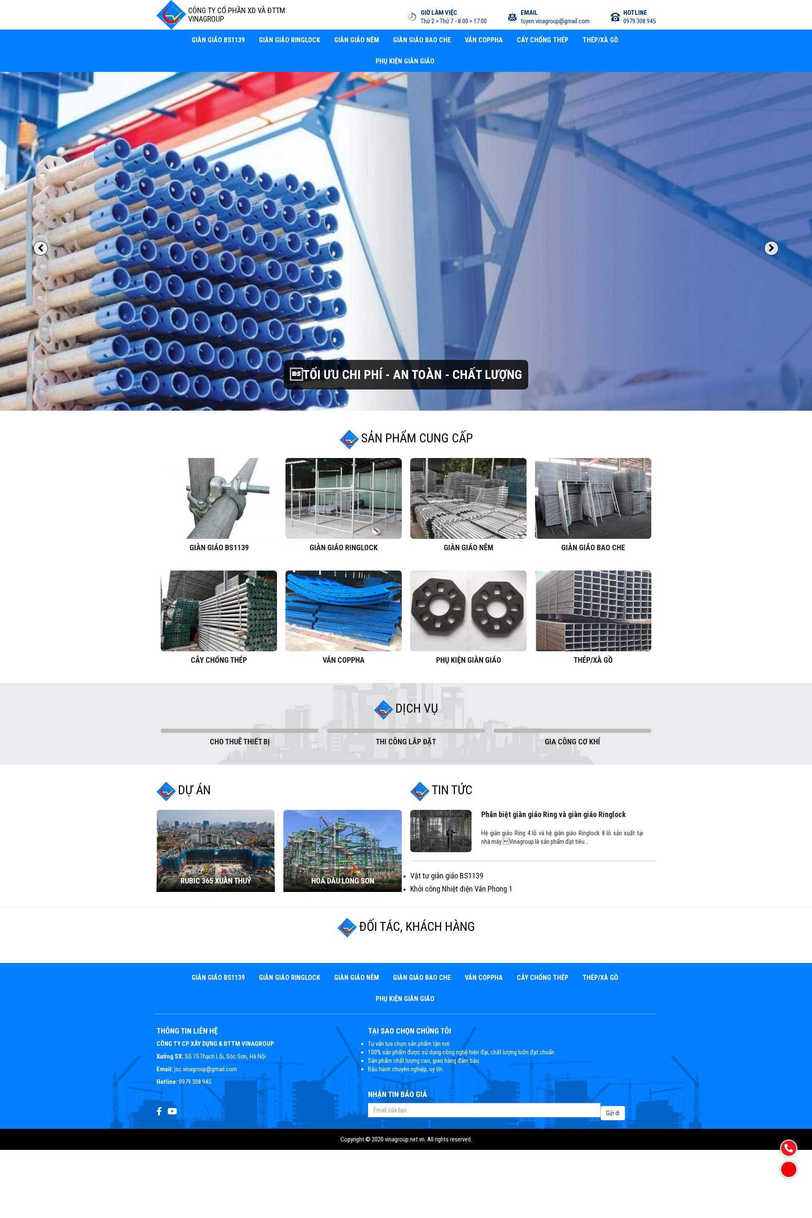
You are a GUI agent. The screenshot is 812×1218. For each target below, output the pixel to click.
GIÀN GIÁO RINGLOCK (289, 40)
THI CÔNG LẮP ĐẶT (406, 656)
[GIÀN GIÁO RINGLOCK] (343, 415)
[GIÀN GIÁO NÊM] (468, 415)
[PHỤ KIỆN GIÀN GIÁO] (468, 527)
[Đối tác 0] (198, 865)
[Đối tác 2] (364, 865)
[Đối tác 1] (281, 865)
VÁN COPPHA (484, 40)
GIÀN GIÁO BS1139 (218, 40)
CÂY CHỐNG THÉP (542, 40)
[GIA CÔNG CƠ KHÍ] (572, 647)
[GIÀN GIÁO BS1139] (219, 415)
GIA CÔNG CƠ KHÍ (572, 656)
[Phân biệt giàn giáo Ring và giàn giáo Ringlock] (441, 748)
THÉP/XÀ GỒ (600, 40)
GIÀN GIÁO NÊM (356, 40)
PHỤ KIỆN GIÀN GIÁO (405, 61)
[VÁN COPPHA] (343, 527)
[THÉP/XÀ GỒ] (593, 527)
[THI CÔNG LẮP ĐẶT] (406, 647)
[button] (40, 262)
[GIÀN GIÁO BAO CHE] (593, 415)
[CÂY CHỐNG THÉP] (219, 527)
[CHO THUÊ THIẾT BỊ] (239, 647)
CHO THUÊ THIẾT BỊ (240, 656)
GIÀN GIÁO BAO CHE (422, 40)
